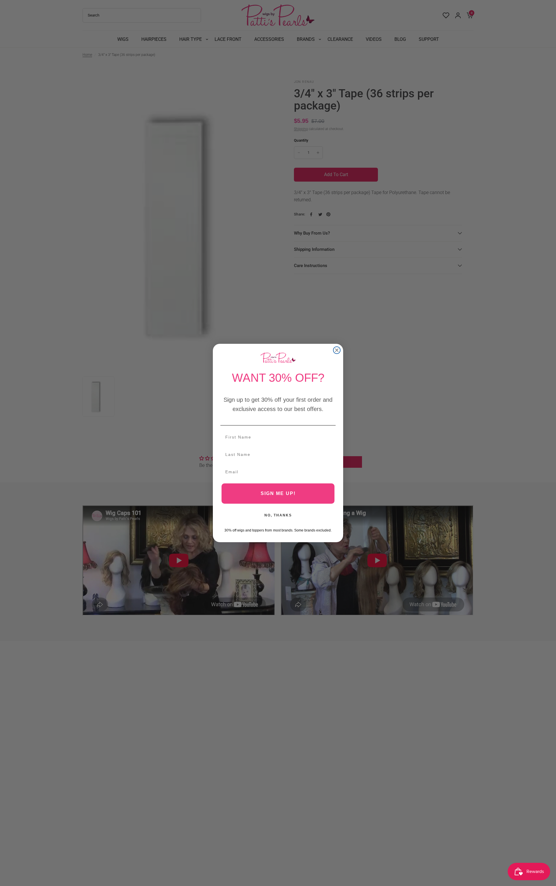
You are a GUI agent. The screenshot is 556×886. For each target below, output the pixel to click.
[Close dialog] (336, 350)
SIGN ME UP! (278, 493)
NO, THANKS (278, 515)
